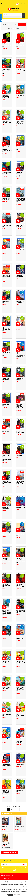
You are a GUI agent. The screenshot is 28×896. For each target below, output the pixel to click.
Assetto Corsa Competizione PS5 (20, 611)
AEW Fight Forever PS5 (19, 276)
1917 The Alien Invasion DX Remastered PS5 (6, 71)
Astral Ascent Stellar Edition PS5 (6, 766)
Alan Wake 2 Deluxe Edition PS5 (6, 354)
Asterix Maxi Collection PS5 (6, 739)
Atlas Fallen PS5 (19, 791)
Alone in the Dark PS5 (19, 379)
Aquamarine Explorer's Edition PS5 (20, 483)
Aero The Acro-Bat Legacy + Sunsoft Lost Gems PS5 (6, 277)
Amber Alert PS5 (5, 404)
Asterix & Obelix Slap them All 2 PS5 (6, 663)
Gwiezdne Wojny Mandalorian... (6, 843)
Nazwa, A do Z (9, 24)
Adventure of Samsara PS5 (20, 250)
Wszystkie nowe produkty (9, 852)
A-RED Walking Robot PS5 (6, 173)
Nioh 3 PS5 (4, 826)
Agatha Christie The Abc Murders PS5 (6, 328)
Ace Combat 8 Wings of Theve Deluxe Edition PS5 (20, 200)
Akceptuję (10, 894)
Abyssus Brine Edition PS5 (6, 199)
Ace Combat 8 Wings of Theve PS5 (6, 225)
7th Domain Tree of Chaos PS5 (20, 148)
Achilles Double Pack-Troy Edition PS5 (20, 225)
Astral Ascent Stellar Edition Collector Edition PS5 (20, 740)
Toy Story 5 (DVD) (19, 826)
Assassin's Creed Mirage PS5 (6, 586)
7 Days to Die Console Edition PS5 (20, 122)
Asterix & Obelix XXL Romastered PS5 (20, 714)
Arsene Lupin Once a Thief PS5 (20, 534)
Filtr (22, 24)
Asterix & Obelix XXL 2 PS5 (6, 688)
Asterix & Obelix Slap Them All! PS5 (20, 663)
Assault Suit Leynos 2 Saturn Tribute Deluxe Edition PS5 (6, 612)
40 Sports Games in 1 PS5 (6, 121)
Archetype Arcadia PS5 (5, 507)
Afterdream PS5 (5, 302)
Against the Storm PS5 (20, 302)
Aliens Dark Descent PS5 (5, 379)
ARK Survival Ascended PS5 (6, 533)
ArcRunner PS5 (20, 507)
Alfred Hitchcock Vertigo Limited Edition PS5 (20, 354)
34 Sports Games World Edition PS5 (6, 97)
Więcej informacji (17, 894)
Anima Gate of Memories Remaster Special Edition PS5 (6, 458)
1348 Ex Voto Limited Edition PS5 (20, 45)
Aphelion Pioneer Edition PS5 (6, 483)
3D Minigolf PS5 (20, 95)
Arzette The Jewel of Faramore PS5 (6, 560)
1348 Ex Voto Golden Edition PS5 (6, 45)
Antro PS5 (19, 456)
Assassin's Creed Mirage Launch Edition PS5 (20, 560)
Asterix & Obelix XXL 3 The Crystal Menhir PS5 (20, 689)
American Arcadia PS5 (5, 430)
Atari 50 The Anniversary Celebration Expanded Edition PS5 (6, 793)
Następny (21, 809)
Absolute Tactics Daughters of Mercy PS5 (20, 174)
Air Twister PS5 (20, 327)
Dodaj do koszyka (4, 41)
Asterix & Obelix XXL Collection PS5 (6, 714)
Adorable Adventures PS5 (6, 250)
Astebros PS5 (6, 636)
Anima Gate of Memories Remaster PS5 (20, 431)
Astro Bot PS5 (20, 764)
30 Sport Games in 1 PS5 (20, 70)
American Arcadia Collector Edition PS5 (19, 406)
